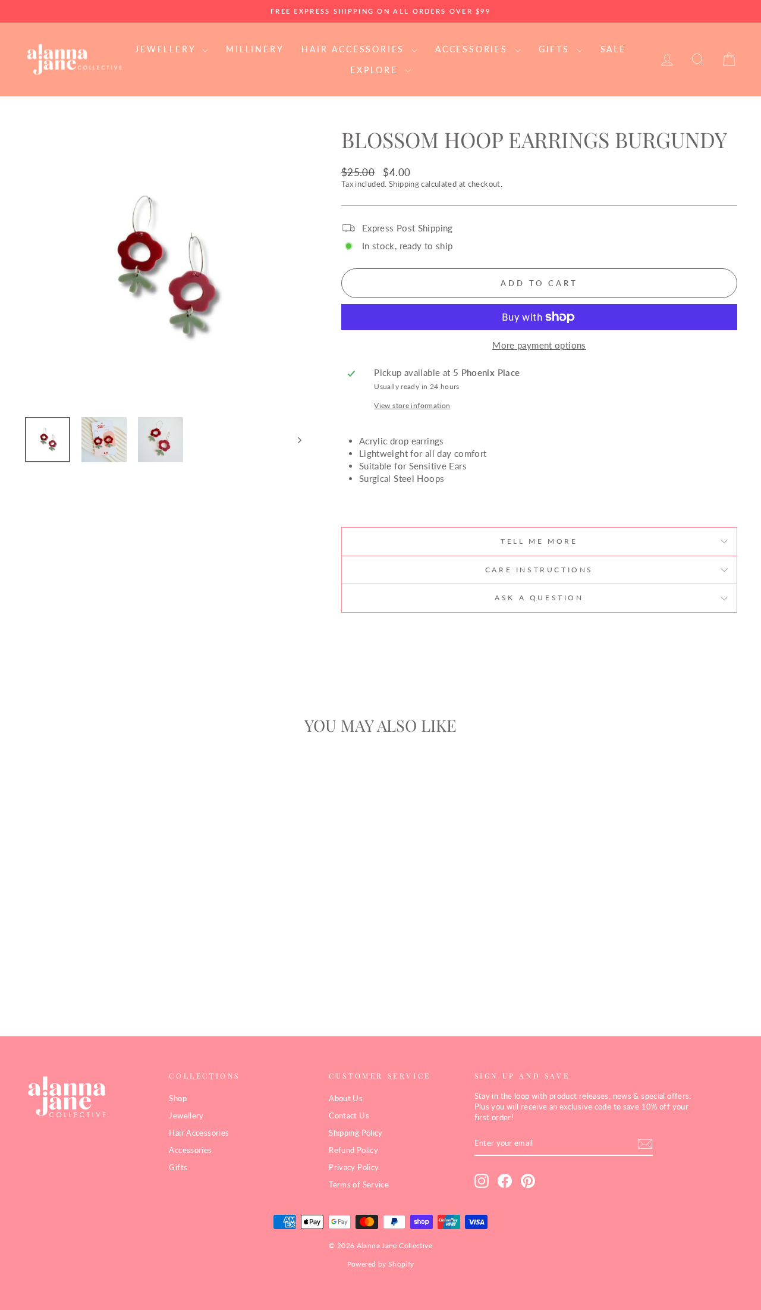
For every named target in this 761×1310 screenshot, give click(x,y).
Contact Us (349, 1115)
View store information (412, 405)
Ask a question (539, 597)
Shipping (404, 184)
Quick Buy (108, 918)
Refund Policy (353, 1150)
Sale (613, 49)
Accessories (473, 49)
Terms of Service (359, 1184)
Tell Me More (539, 541)
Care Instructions (539, 569)
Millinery (255, 49)
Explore (375, 70)
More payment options (539, 345)
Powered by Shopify (380, 1263)
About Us (346, 1098)
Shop (178, 1098)
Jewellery (167, 49)
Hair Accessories (354, 49)
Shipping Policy (356, 1132)
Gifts (556, 49)
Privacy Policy (354, 1167)
